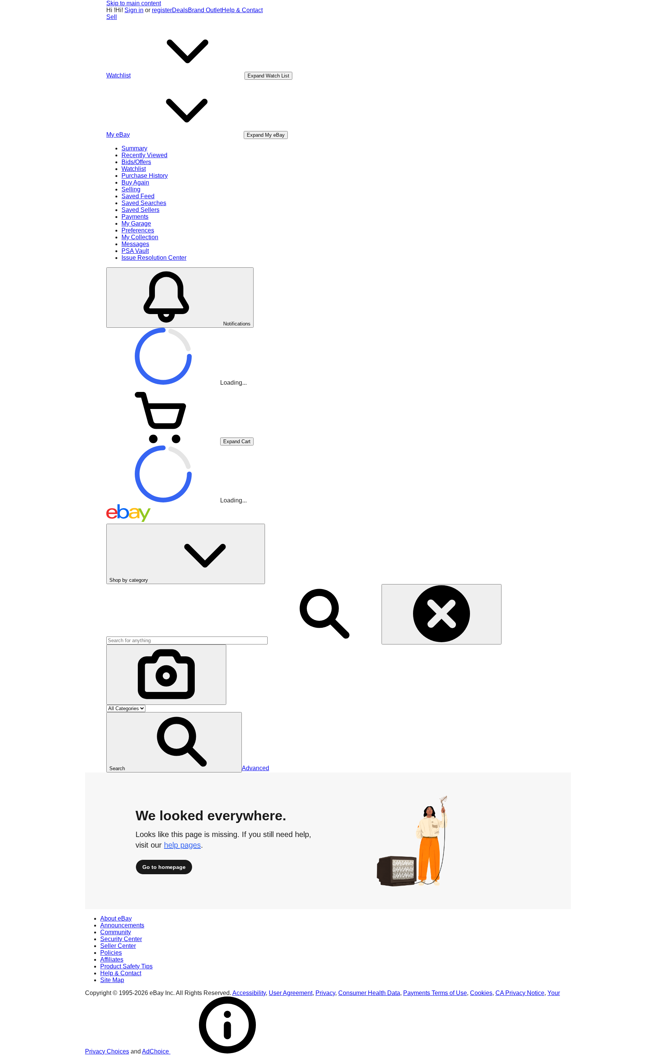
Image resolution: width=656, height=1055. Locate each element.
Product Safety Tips (126, 966)
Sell (111, 17)
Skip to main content (133, 3)
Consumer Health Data (369, 993)
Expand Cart (237, 441)
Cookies (481, 993)
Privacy (325, 993)
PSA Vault (135, 251)
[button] (174, 742)
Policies (111, 952)
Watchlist (133, 169)
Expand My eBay (266, 135)
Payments (134, 216)
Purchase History (144, 175)
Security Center (121, 939)
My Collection (139, 237)
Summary (134, 148)
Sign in (134, 10)
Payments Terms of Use (435, 993)
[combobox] (187, 640)
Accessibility (249, 993)
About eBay (116, 918)
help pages (182, 845)
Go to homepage (164, 867)
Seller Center (118, 946)
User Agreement (290, 993)
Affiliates (111, 959)
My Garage (136, 223)
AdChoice (156, 1051)
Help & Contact (242, 10)
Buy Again (135, 182)
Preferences (137, 230)
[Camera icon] (166, 674)
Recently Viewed (144, 155)
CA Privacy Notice (519, 993)
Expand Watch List (268, 76)
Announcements (122, 925)
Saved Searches (143, 203)
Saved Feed (138, 196)
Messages (135, 244)
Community (115, 932)
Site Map (112, 980)
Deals (180, 10)
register (162, 10)
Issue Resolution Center (153, 257)
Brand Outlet (205, 10)
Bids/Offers (136, 162)
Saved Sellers (140, 210)
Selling (130, 189)
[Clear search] (441, 614)
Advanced (255, 768)
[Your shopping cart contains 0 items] (163, 441)
